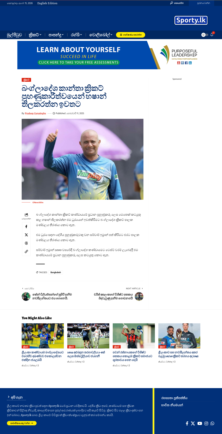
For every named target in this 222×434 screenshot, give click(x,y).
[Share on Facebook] (26, 226)
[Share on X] (26, 235)
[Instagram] (206, 423)
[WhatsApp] (212, 423)
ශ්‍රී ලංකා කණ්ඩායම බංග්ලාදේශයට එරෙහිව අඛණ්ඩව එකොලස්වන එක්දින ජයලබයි (43, 356)
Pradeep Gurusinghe (35, 113)
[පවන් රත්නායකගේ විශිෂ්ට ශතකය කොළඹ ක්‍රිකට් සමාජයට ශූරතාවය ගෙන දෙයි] (134, 336)
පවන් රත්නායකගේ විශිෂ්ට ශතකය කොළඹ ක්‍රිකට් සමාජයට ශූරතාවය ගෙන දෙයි (132, 356)
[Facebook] (187, 423)
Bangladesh (55, 272)
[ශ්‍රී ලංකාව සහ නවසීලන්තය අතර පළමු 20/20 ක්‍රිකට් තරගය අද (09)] (179, 336)
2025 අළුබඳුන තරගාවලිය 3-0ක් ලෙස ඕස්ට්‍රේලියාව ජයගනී (86, 354)
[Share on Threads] (26, 243)
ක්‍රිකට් (26, 79)
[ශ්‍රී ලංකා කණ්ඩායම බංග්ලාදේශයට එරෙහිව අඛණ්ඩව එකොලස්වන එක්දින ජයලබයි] (43, 336)
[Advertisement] (80, 18)
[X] (193, 423)
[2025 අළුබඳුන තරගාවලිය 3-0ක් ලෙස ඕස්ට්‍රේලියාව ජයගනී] (88, 336)
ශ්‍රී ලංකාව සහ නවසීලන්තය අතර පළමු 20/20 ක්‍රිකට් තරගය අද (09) (178, 354)
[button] (177, 3)
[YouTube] (200, 423)
